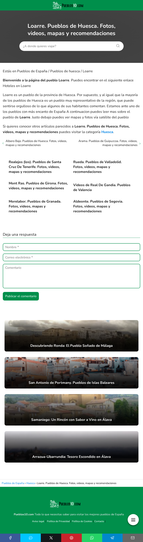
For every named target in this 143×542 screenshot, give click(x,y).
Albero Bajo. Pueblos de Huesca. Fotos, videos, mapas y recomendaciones (36, 143)
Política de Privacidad (58, 521)
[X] (51, 538)
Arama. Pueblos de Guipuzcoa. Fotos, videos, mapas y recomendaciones (107, 143)
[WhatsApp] (92, 538)
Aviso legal (38, 521)
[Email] (133, 538)
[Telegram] (112, 538)
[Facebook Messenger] (30, 538)
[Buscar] (116, 44)
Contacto (99, 521)
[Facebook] (10, 538)
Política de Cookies (82, 521)
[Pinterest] (71, 538)
